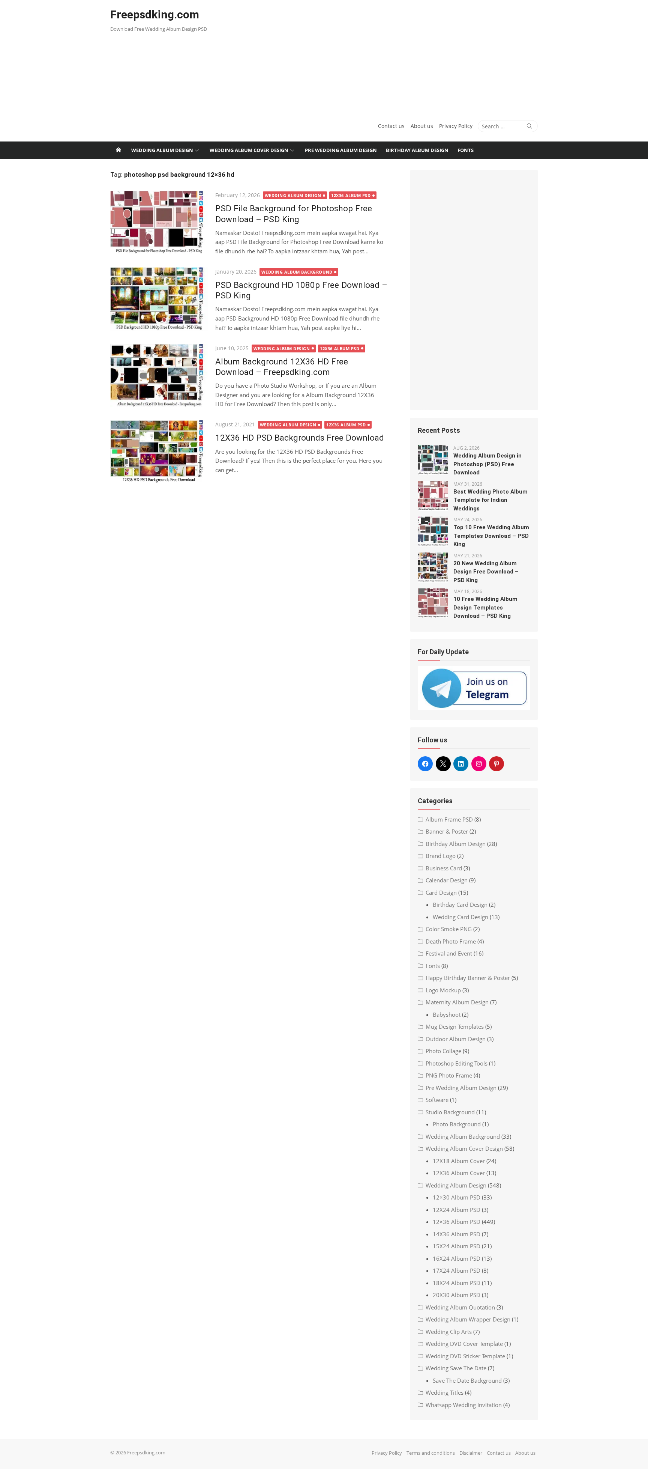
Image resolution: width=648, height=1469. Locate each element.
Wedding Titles (445, 1392)
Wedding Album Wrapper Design (468, 1319)
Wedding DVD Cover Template (464, 1343)
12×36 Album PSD (456, 1221)
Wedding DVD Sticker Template (465, 1356)
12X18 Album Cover (459, 1161)
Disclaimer (470, 1452)
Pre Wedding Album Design (341, 150)
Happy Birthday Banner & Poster (468, 977)
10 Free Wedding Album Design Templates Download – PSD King (485, 607)
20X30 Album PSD (456, 1295)
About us (422, 125)
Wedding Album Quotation (460, 1307)
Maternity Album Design (457, 1002)
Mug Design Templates (455, 1026)
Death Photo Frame (451, 941)
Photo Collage (443, 1051)
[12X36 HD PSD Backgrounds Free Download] (159, 451)
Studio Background (450, 1112)
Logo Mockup (443, 990)
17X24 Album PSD (456, 1270)
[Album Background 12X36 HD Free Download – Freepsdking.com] (159, 375)
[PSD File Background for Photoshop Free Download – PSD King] (159, 222)
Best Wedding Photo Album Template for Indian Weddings (490, 500)
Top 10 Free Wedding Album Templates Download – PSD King (491, 536)
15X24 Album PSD (456, 1246)
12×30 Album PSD (456, 1197)
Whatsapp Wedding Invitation (464, 1405)
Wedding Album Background (297, 272)
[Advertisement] (396, 56)
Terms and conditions (430, 1452)
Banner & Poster (447, 831)
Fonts (466, 150)
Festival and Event (449, 953)
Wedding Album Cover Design (249, 150)
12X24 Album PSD (456, 1209)
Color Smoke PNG (449, 929)
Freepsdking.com (154, 14)
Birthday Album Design (417, 150)
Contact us (391, 125)
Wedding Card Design (460, 917)
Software (437, 1099)
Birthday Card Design (460, 904)
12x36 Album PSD (350, 195)
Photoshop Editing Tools (457, 1063)
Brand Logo (441, 855)
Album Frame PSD (449, 819)
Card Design (441, 892)
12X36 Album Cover (459, 1173)
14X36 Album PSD (456, 1234)
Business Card (444, 868)
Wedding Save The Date (456, 1368)
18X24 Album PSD (456, 1283)
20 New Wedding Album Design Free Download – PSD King (486, 572)
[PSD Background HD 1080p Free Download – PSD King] (159, 299)
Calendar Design (447, 880)
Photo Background (457, 1124)
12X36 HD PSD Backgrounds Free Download (299, 438)
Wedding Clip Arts (449, 1331)
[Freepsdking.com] (118, 150)
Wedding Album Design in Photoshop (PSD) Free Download (487, 464)
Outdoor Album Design (456, 1039)
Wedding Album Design (162, 150)
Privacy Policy (455, 125)
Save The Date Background (467, 1380)
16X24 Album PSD (456, 1258)
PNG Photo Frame (449, 1075)
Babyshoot (446, 1014)
